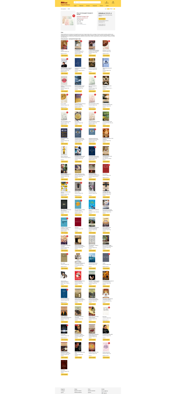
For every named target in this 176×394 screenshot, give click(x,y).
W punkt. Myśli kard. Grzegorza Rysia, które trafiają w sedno (66, 68)
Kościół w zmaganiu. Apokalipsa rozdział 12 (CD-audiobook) (107, 104)
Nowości (101, 5)
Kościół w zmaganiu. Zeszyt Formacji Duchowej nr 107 (79, 86)
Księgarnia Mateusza (65, 5)
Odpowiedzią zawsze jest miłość (107, 68)
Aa (105, 8)
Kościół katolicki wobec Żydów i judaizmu (80, 68)
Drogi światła (63, 334)
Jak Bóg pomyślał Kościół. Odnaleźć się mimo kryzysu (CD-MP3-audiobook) (93, 139)
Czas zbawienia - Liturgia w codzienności (93, 246)
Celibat (104, 263)
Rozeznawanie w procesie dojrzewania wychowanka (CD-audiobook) (108, 210)
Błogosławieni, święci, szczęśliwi (65, 139)
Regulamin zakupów (77, 390)
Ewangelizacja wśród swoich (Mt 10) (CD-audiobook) (94, 228)
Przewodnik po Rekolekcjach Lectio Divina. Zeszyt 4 (108, 299)
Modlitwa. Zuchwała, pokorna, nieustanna (66, 86)
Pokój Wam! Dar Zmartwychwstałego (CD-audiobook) (79, 51)
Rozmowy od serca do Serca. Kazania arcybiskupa (80, 281)
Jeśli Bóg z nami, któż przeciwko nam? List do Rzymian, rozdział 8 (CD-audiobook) (107, 192)
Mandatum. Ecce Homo (107, 50)
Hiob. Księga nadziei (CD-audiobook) (79, 317)
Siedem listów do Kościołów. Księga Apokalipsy (94, 317)
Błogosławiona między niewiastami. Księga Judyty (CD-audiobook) (65, 353)
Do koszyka (103, 18)
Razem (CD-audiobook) (93, 68)
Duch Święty (77, 121)
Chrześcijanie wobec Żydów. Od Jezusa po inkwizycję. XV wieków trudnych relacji (94, 157)
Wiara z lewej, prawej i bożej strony (80, 353)
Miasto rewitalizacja (64, 156)
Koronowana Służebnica (65, 298)
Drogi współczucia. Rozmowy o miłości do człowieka (80, 104)
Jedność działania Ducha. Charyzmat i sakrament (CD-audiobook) (93, 299)
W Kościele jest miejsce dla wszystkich (65, 246)
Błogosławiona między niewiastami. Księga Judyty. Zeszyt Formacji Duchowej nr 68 (80, 335)
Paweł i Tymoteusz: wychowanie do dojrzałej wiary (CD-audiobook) (66, 317)
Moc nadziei (63, 263)
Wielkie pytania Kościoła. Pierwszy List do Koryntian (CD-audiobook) (80, 299)
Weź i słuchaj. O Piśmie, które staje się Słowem (66, 210)
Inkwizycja (76, 227)
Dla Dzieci (88, 5)
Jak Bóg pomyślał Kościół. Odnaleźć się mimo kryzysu (79, 139)
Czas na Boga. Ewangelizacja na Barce (94, 210)
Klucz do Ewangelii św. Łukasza (94, 121)
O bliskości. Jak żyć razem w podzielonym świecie (66, 228)
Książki (75, 5)
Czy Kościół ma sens (92, 191)
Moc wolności (105, 174)
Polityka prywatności (78, 392)
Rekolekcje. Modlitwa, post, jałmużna (65, 192)
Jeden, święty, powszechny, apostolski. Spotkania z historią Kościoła (80, 174)
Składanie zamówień (91, 390)
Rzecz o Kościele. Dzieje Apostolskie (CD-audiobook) (108, 246)
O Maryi (62, 50)
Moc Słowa (104, 316)
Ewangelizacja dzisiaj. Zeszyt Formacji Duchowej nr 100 (80, 157)
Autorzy (62, 392)
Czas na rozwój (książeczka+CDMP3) (64, 281)
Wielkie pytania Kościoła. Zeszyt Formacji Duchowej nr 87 (80, 246)
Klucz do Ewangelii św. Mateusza (93, 86)
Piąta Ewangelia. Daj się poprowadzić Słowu (107, 228)
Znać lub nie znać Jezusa (93, 263)
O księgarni (63, 390)
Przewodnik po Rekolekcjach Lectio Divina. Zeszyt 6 (80, 264)
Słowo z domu (77, 191)
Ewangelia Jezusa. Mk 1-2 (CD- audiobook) (108, 139)
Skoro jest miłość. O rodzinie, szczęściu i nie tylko (80, 210)
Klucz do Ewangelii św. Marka (94, 103)
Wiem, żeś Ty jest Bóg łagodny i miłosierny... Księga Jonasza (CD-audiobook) (94, 281)
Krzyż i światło (63, 103)
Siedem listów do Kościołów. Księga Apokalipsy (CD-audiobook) (94, 335)
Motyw (111, 8)
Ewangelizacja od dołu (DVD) (108, 334)
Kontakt (107, 5)
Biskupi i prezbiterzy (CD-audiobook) (107, 86)
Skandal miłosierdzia (106, 352)
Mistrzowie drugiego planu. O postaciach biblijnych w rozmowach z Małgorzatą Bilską (66, 174)
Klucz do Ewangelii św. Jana (66, 121)
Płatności (89, 392)
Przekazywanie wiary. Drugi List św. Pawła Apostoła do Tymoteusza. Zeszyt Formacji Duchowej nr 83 (108, 281)
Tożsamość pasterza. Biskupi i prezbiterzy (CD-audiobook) (94, 51)
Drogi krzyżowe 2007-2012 (93, 352)
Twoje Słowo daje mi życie (107, 121)
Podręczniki (95, 5)
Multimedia (81, 5)
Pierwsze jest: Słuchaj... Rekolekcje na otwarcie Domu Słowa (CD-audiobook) (94, 174)
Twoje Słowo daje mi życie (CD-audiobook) (107, 157)
